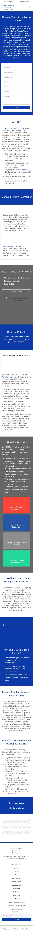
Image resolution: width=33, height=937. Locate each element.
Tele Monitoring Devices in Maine (17, 128)
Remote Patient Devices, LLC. (14, 246)
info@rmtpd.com (17, 808)
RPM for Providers (12, 447)
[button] (30, 7)
